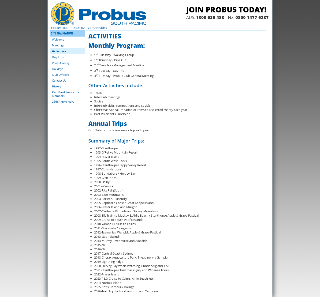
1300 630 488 (210, 17)
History (56, 86)
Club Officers (60, 74)
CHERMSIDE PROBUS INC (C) (71, 28)
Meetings (58, 45)
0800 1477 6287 (252, 17)
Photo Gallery (61, 63)
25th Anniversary (63, 101)
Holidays (57, 69)
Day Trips (58, 57)
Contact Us (59, 80)
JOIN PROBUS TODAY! (226, 9)
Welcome (58, 39)
